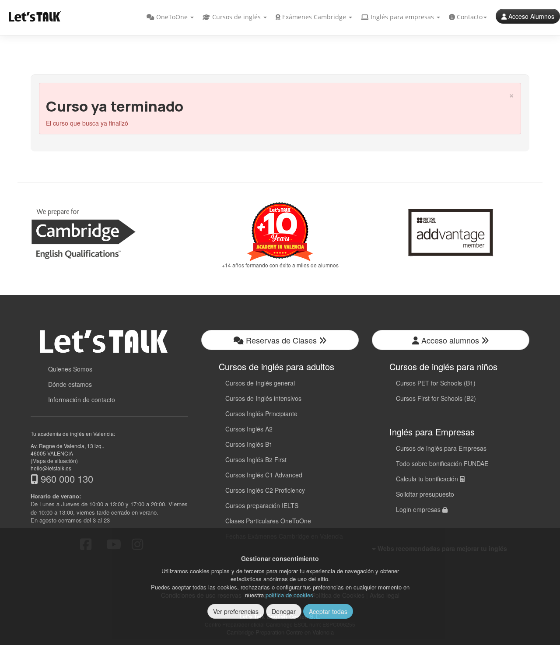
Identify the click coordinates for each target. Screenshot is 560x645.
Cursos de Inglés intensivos (263, 398)
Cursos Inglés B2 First (256, 459)
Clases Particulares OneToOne (268, 520)
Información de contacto (81, 399)
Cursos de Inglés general (260, 383)
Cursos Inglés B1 (249, 444)
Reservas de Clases (281, 340)
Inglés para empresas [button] (402, 17)
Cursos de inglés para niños (443, 366)
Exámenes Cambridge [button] (314, 17)
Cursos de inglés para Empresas (441, 448)
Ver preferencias (236, 611)
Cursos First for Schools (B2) (436, 398)
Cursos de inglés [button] (236, 17)
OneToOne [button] (171, 17)
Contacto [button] (469, 17)
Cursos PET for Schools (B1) (436, 383)
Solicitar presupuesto (425, 494)
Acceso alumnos (450, 340)
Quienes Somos (70, 369)
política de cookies (289, 595)
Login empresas (419, 509)
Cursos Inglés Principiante (261, 413)
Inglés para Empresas (432, 431)
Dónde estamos (70, 384)
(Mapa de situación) (54, 460)
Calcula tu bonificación (428, 478)
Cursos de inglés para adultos (276, 366)
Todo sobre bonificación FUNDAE (442, 463)
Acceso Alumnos (530, 16)
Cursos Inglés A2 (249, 428)
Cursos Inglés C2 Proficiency (265, 490)
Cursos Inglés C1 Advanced (263, 474)
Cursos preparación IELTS (261, 505)
